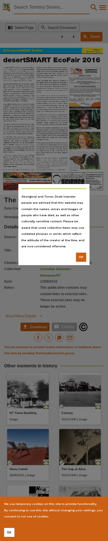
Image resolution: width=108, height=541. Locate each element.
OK (81, 257)
